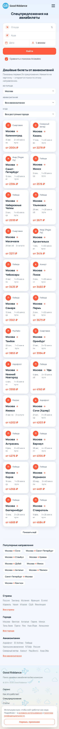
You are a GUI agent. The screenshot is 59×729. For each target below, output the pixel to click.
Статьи (6, 703)
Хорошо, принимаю (29, 721)
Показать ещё (29, 532)
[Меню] (53, 6)
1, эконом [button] (40, 42)
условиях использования (30, 713)
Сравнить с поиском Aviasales (25, 58)
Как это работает (11, 694)
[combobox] (32, 27)
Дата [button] (11, 42)
